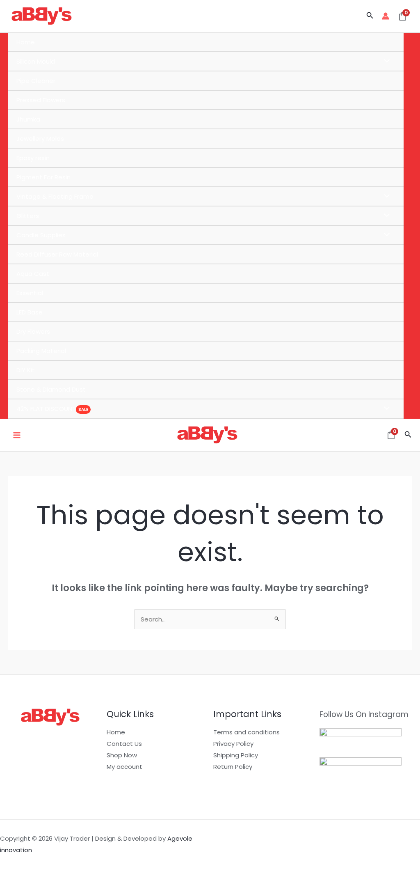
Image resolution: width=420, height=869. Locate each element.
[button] (370, 16)
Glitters (27, 215)
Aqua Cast (32, 273)
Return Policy (232, 766)
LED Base (29, 312)
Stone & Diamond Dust (51, 389)
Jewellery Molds (40, 138)
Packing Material (41, 350)
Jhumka (28, 119)
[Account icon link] (385, 16)
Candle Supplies (41, 235)
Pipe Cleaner (35, 80)
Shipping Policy (235, 755)
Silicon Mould (35, 61)
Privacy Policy (233, 743)
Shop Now (122, 755)
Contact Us (124, 743)
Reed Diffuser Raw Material (57, 254)
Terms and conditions (246, 732)
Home (25, 42)
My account (124, 766)
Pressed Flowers (40, 100)
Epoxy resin (33, 158)
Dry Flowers (33, 331)
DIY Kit (25, 370)
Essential (29, 293)
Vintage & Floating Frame (55, 196)
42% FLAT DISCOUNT (46, 408)
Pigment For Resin (43, 177)
